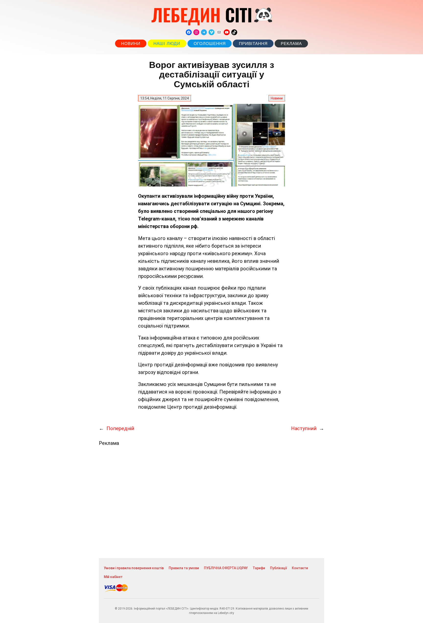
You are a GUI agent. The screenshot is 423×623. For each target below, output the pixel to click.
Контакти (300, 568)
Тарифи (259, 568)
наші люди (166, 43)
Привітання (253, 43)
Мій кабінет (113, 577)
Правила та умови (184, 568)
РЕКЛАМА (291, 43)
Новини (130, 43)
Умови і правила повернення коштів (134, 568)
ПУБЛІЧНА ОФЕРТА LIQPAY (226, 568)
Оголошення (210, 43)
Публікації (278, 568)
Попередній (120, 428)
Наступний (304, 428)
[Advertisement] (211, 502)
